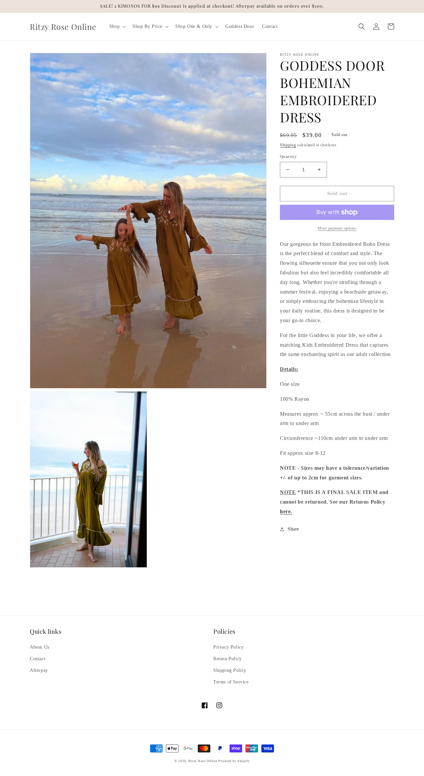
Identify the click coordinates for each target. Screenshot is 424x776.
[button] (117, 27)
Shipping (288, 145)
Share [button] (293, 529)
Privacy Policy (228, 647)
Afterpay (39, 670)
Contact (37, 658)
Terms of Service (231, 681)
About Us (39, 647)
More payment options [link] (337, 228)
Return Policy (227, 658)
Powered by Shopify (234, 761)
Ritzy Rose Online (202, 761)
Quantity (288, 156)
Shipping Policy (229, 670)
